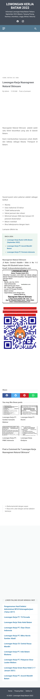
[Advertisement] (20, 54)
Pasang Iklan (18, 691)
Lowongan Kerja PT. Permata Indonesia (21, 252)
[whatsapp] (33, 395)
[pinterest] (24, 395)
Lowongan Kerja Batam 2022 (20, 6)
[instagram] (22, 21)
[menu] (3, 28)
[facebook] (17, 21)
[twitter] (15, 395)
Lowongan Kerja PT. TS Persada (17, 617)
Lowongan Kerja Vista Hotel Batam (18, 622)
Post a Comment (25, 91)
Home (10, 691)
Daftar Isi (29, 691)
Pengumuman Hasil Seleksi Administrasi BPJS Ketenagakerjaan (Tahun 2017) (18, 609)
